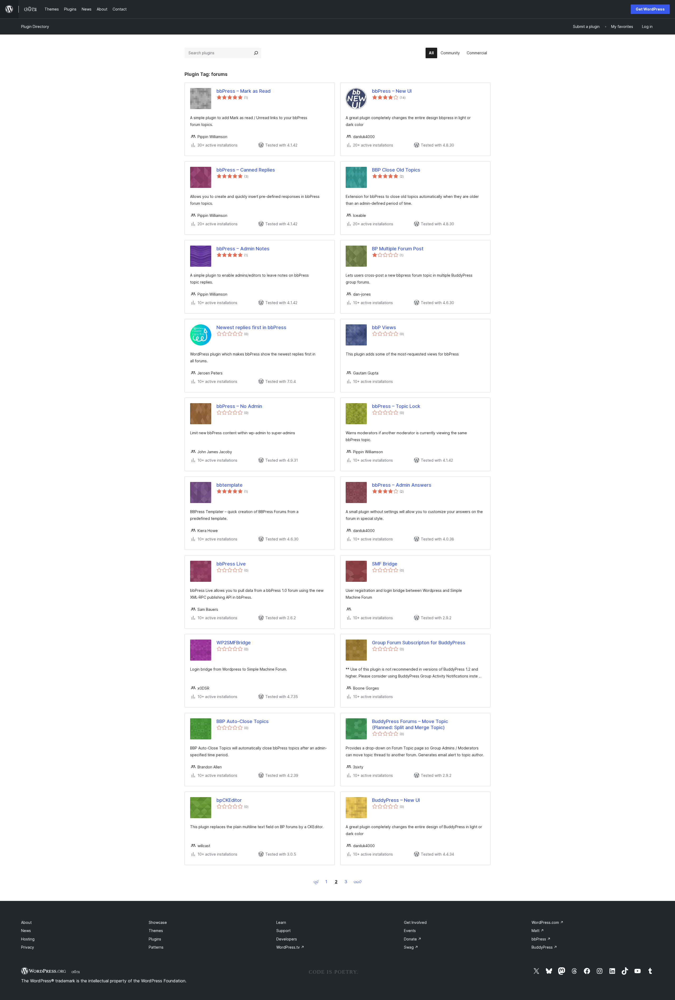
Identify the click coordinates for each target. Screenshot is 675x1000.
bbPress (541, 939)
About (26, 922)
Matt (538, 930)
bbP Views (384, 327)
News (26, 930)
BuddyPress (544, 947)
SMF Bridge (384, 564)
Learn (281, 922)
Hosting (28, 939)
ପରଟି (358, 882)
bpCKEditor (229, 800)
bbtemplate (229, 485)
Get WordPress (650, 9)
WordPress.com (547, 922)
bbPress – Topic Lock (396, 406)
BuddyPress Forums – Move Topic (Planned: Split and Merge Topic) (410, 724)
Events (410, 930)
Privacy (27, 947)
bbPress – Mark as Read (243, 91)
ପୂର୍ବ (316, 882)
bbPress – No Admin (239, 406)
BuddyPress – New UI (396, 800)
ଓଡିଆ (75, 972)
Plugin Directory (35, 26)
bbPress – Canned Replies (245, 170)
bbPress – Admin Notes (242, 248)
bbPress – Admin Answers (401, 485)
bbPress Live (231, 564)
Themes (156, 930)
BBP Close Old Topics (396, 170)
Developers (286, 939)
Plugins (155, 939)
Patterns (156, 947)
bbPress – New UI (392, 91)
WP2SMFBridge (233, 642)
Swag (411, 947)
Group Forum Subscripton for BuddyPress (418, 642)
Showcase (158, 922)
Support (283, 930)
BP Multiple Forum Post (397, 248)
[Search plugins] (256, 53)
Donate (412, 939)
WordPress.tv (290, 947)
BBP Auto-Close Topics (242, 721)
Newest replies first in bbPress (251, 327)
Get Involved (415, 922)
